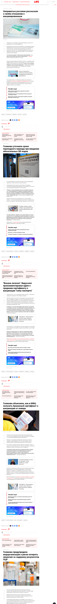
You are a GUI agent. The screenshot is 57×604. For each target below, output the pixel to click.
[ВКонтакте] (17, 120)
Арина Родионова (9, 110)
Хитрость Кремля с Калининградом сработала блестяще (6, 135)
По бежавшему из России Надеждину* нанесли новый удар (19, 139)
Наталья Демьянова (10, 516)
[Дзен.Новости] (10, 120)
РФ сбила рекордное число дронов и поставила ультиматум (18, 396)
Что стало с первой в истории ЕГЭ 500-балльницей (31, 139)
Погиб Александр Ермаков (30, 271)
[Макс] (12, 120)
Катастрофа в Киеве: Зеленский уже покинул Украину (6, 392)
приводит (30, 56)
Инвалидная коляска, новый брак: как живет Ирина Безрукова (31, 396)
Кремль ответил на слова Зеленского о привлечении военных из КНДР (30, 135)
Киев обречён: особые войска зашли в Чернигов (7, 139)
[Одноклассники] (19, 120)
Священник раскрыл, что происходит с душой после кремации (18, 276)
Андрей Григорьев (9, 247)
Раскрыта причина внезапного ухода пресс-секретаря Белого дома (7, 276)
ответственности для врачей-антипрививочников (20, 81)
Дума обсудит (16, 222)
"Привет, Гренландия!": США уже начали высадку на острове (19, 135)
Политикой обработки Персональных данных (22, 4)
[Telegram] (15, 120)
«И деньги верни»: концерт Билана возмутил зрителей (18, 541)
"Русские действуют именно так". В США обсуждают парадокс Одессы (7, 272)
